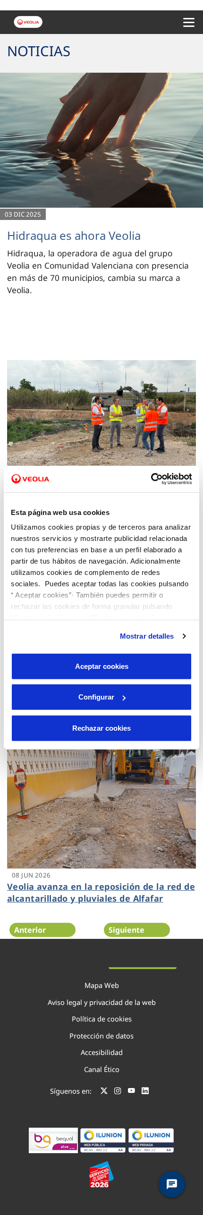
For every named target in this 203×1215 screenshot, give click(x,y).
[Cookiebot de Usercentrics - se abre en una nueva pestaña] (151, 479)
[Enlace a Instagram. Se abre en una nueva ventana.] (117, 1092)
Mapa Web (102, 985)
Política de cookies (102, 1018)
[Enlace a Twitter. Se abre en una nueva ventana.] (104, 1092)
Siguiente (126, 930)
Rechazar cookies (101, 728)
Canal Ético (101, 1069)
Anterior (30, 930)
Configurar (96, 697)
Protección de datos (101, 1035)
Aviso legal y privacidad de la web (102, 1002)
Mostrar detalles (147, 636)
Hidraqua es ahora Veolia (74, 235)
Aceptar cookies (101, 666)
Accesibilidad (102, 1052)
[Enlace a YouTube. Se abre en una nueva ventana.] (131, 1092)
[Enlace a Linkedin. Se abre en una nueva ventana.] (145, 1092)
